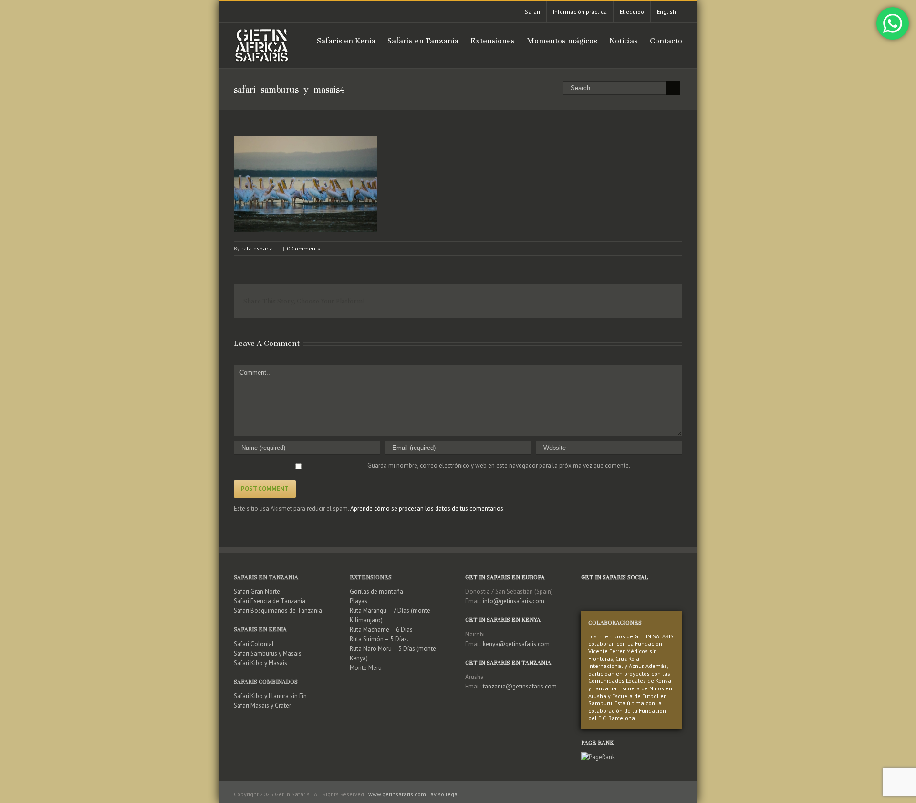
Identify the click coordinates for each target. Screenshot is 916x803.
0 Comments (303, 248)
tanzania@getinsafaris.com (520, 686)
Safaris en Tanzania (266, 577)
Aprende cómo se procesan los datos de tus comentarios (426, 508)
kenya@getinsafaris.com (516, 644)
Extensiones (371, 577)
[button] (305, 184)
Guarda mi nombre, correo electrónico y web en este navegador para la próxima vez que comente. (498, 465)
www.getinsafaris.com (397, 794)
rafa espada (257, 248)
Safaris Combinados (266, 681)
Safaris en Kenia (260, 629)
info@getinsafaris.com (513, 601)
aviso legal (444, 794)
